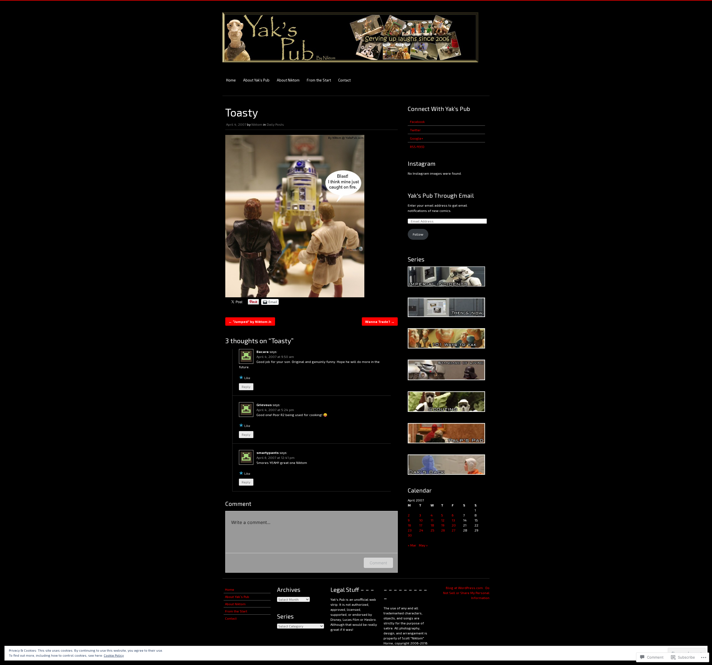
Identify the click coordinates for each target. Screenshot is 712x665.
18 (432, 525)
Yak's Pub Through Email (441, 195)
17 (420, 525)
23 (410, 530)
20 (454, 525)
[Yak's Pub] (350, 65)
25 (432, 530)
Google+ (416, 138)
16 (409, 525)
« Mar (412, 545)
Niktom (256, 124)
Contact (344, 80)
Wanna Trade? (379, 321)
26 (443, 530)
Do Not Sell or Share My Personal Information (466, 593)
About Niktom (288, 80)
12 (442, 520)
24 (421, 530)
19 (442, 525)
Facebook (417, 121)
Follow (418, 234)
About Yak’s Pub (256, 80)
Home (231, 80)
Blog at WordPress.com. (465, 588)
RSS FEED (417, 147)
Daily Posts (275, 124)
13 (453, 520)
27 (453, 530)
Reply (246, 387)
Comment (378, 562)
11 (432, 520)
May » (423, 545)
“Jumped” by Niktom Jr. (250, 321)
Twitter (415, 130)
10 (421, 520)
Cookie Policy (114, 655)
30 (410, 535)
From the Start (319, 80)
